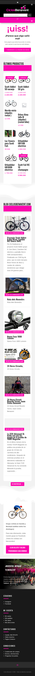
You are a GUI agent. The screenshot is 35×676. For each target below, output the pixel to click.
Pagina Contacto (10, 639)
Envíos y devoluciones (12, 654)
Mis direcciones (10, 622)
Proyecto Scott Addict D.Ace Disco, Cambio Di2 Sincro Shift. (16, 239)
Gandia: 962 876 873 (11, 635)
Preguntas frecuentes (11, 656)
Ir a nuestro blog (16, 484)
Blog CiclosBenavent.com (14, 233)
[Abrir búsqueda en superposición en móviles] (18, 15)
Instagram (8, 601)
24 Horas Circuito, (15, 366)
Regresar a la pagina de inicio (18, 49)
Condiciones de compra (12, 651)
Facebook (8, 604)
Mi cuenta (8, 616)
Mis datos (8, 620)
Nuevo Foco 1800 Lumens (14, 337)
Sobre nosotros (9, 637)
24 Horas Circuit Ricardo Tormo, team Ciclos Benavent (16, 401)
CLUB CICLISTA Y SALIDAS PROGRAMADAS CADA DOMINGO (17, 549)
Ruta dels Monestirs (15, 299)
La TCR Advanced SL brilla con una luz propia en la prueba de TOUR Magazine (17, 436)
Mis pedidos (8, 618)
